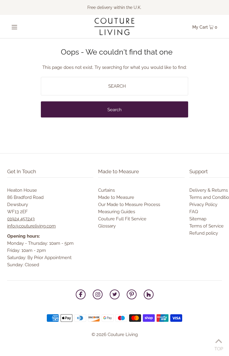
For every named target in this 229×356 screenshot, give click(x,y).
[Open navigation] (24, 26)
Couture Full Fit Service (122, 219)
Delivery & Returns (208, 190)
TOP (218, 348)
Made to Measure (116, 197)
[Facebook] (81, 295)
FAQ (193, 211)
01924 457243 (21, 219)
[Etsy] (149, 295)
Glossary (107, 226)
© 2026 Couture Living (115, 334)
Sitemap (197, 219)
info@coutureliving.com (31, 226)
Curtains (106, 190)
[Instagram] (98, 295)
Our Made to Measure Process (129, 204)
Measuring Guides (116, 211)
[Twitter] (115, 295)
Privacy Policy (203, 204)
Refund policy (203, 233)
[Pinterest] (132, 295)
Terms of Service (206, 226)
